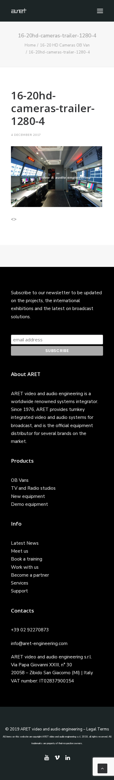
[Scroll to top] (102, 768)
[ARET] (19, 10)
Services (19, 583)
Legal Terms (97, 729)
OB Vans (20, 480)
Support (19, 591)
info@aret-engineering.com (39, 643)
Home (30, 45)
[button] (100, 11)
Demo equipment (29, 504)
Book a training (26, 559)
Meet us (19, 551)
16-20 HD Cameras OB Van (65, 45)
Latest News (25, 543)
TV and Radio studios (33, 488)
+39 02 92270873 (30, 630)
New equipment (28, 496)
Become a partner (30, 575)
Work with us (25, 567)
